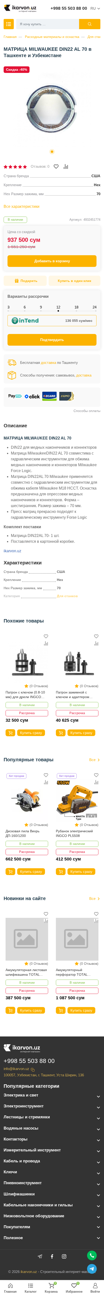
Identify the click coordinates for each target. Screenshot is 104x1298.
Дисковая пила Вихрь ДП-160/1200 (22, 833)
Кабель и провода (22, 1161)
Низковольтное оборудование (34, 1216)
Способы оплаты (87, 411)
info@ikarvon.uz (16, 1069)
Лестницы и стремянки (27, 1117)
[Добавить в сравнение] (66, 166)
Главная (10, 37)
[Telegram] (40, 1256)
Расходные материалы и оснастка (52, 37)
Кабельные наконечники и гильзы (38, 1205)
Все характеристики (21, 206)
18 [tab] (76, 307)
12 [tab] (58, 307)
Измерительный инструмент (32, 1150)
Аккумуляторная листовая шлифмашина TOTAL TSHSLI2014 (26, 972)
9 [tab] (41, 307)
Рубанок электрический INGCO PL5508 (74, 833)
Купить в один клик (74, 281)
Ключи (10, 1172)
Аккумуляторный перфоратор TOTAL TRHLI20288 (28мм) (72, 972)
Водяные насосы (21, 1128)
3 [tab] (8, 307)
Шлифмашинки (19, 1194)
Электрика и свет (21, 1095)
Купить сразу (31, 733)
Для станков (67, 596)
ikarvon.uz (12, 551)
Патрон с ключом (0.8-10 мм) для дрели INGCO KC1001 (25, 695)
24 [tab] (95, 307)
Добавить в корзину (52, 261)
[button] (52, 151)
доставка (48, 362)
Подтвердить (52, 340)
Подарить (29, 281)
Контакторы (16, 1139)
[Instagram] (64, 1256)
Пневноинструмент (23, 1183)
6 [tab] (25, 307)
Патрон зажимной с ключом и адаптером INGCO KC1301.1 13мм (74, 695)
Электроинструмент (24, 1106)
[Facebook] (52, 1256)
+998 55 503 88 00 (69, 8)
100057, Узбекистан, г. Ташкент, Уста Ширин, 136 (44, 1075)
